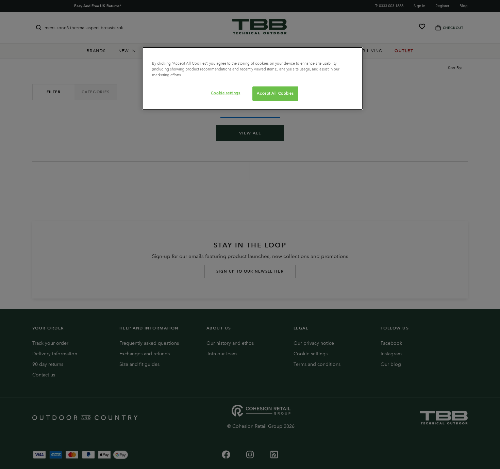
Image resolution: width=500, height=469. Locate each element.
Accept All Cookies (275, 93)
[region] (252, 78)
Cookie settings (225, 93)
